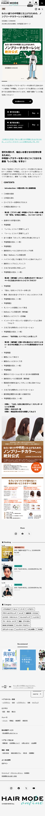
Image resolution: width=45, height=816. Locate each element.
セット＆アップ (25, 617)
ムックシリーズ (21, 629)
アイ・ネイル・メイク (9, 621)
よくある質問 (6, 760)
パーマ (22, 609)
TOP (2, 686)
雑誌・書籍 (5, 686)
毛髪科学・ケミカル (32, 613)
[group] (25, 660)
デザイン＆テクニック (9, 613)
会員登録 (30, 6)
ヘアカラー (30, 609)
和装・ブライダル (24, 621)
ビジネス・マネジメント (10, 617)
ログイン (5, 763)
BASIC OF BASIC (8, 625)
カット (16, 609)
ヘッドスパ (36, 617)
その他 (40, 629)
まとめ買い (31, 629)
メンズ (21, 613)
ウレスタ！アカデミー (23, 625)
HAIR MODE (18, 566)
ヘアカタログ (7, 609)
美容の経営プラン (19, 547)
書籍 (9, 686)
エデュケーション (8, 629)
